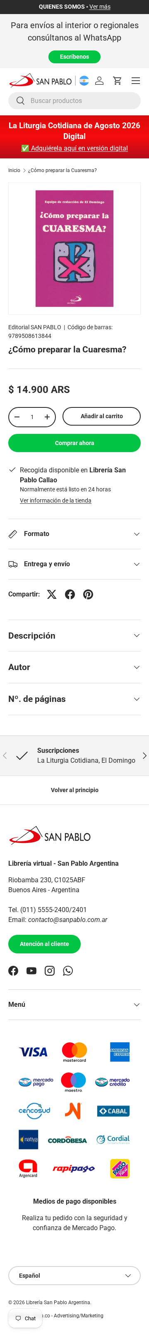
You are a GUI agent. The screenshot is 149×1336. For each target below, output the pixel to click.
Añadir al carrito (102, 416)
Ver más (100, 6)
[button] (117, 81)
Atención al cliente (44, 944)
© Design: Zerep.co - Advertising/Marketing (55, 1316)
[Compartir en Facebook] (70, 594)
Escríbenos (74, 56)
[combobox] (74, 100)
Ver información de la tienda (55, 500)
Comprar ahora (74, 443)
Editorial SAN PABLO (34, 327)
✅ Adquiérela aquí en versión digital (74, 148)
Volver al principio (75, 790)
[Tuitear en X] (52, 594)
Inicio (14, 170)
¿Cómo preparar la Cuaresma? (62, 170)
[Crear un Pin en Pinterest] (88, 594)
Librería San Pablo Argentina (58, 1302)
